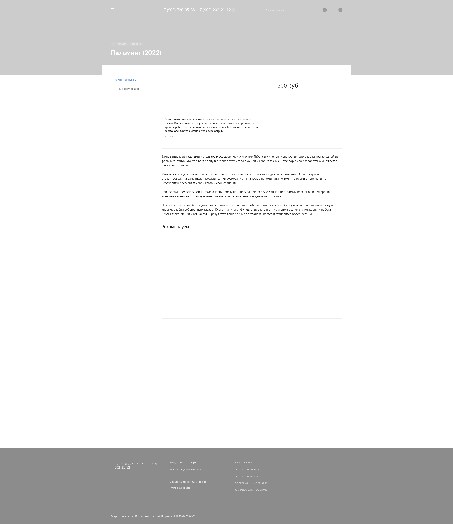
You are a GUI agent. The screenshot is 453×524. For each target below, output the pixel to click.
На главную (243, 462)
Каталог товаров (246, 469)
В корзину (251, 308)
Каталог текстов (246, 476)
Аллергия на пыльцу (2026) (178, 377)
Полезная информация (251, 483)
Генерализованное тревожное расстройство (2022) (193, 285)
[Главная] (113, 44)
